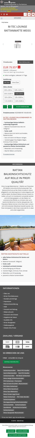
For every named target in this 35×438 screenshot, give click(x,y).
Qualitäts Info (8, 320)
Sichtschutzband (20, 405)
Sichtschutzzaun (9, 410)
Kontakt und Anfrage (10, 299)
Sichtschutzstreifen (9, 370)
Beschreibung (18, 164)
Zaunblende (7, 407)
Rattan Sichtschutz (9, 397)
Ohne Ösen (15, 82)
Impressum (7, 301)
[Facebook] (1, 14)
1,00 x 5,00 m (8, 97)
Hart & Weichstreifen (10, 373)
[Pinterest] (7, 14)
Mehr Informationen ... (22, 426)
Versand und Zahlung (10, 309)
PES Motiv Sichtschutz (23, 376)
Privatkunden (7, 62)
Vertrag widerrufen (11, 362)
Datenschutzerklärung (11, 304)
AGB (5, 307)
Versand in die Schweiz (11, 315)
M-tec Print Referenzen (11, 296)
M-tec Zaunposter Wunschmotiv (13, 413)
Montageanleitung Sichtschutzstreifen (15, 402)
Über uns (7, 293)
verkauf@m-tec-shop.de (15, 358)
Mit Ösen (7, 82)
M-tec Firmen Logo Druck (11, 394)
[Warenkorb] (33, 14)
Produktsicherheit (8, 154)
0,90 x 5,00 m (18, 90)
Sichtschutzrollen (9, 376)
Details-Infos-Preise (10, 328)
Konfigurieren (22, 431)
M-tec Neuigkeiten (9, 322)
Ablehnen (10, 431)
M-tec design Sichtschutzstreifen (14, 378)
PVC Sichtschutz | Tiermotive (12, 381)
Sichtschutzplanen (9, 399)
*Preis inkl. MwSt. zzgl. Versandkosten (13, 72)
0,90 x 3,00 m (8, 90)
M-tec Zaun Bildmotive (11, 392)
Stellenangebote (9, 325)
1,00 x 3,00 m (19, 94)
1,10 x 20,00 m (8, 101)
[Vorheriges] (3, 44)
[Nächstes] (32, 44)
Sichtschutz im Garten (19, 407)
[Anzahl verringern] (5, 106)
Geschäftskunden (24, 62)
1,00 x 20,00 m (19, 97)
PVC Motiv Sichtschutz (10, 386)
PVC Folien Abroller (23, 397)
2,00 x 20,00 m (19, 101)
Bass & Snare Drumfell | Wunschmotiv (15, 384)
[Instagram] (4, 14)
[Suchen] (25, 14)
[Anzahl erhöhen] (10, 106)
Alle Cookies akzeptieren (17, 435)
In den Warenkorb (22, 107)
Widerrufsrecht (8, 312)
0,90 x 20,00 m (8, 94)
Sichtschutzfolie (8, 405)
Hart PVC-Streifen (23, 373)
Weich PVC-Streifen (23, 370)
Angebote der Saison (10, 317)
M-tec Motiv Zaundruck (11, 389)
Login (29, 14)
